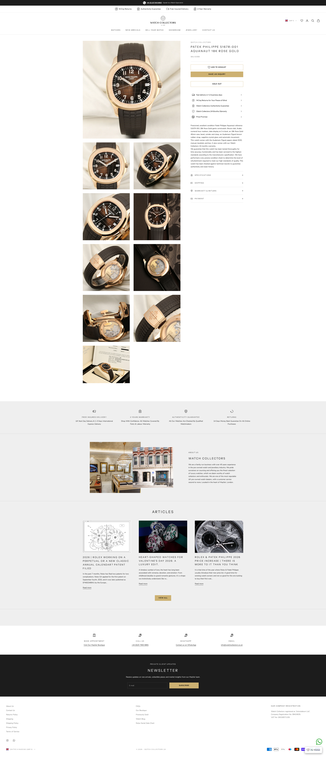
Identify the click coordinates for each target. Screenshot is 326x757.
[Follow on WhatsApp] (14, 740)
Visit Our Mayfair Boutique (94, 645)
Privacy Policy (11, 727)
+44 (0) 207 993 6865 (154, 3)
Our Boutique (141, 710)
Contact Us (208, 30)
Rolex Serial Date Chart (145, 723)
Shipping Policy (12, 723)
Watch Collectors (201, 42)
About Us (10, 706)
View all (163, 598)
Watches (115, 30)
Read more (87, 587)
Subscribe (184, 685)
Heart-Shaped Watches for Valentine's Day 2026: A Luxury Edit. (161, 561)
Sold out (217, 84)
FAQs (138, 706)
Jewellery (191, 30)
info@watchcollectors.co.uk (232, 645)
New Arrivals (133, 30)
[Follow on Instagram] (7, 740)
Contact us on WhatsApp (186, 645)
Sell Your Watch (154, 30)
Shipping (9, 719)
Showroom (175, 30)
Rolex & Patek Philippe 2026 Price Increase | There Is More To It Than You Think (217, 561)
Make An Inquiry (216, 74)
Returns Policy (12, 714)
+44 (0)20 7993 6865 (140, 645)
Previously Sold (142, 714)
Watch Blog (140, 719)
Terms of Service (12, 731)
